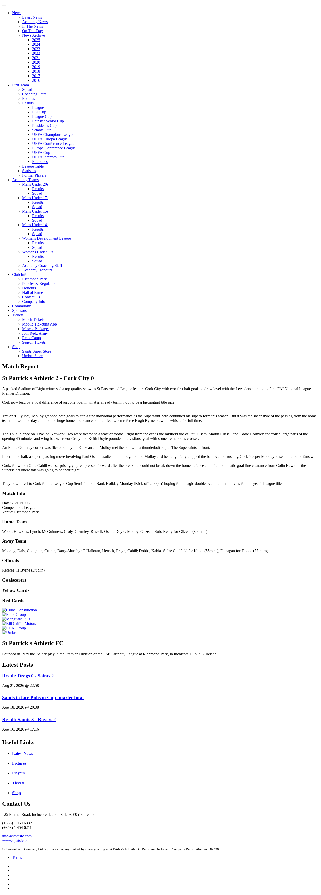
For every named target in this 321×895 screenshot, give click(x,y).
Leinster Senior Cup (48, 121)
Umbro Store (32, 356)
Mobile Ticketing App (39, 324)
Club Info (19, 274)
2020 (36, 62)
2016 (36, 80)
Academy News (35, 22)
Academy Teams (25, 180)
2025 (36, 40)
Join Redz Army (35, 333)
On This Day (32, 31)
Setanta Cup (41, 130)
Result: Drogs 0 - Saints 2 (28, 675)
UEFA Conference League (53, 143)
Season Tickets (34, 342)
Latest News (32, 17)
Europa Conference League (54, 148)
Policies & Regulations (40, 283)
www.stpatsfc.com (16, 840)
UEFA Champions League (53, 134)
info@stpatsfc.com (17, 836)
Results (28, 103)
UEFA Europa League (50, 139)
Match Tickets (33, 319)
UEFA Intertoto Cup (48, 157)
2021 (36, 58)
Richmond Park (34, 279)
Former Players (34, 175)
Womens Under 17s (37, 252)
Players (18, 773)
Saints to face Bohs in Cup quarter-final (43, 697)
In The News (32, 26)
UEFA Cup (41, 152)
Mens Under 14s (35, 225)
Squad (27, 89)
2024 (36, 44)
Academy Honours (37, 270)
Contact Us (31, 297)
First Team (20, 85)
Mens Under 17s (35, 198)
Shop (16, 347)
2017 (36, 76)
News (16, 13)
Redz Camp (31, 338)
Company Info (33, 301)
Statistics (29, 171)
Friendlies (40, 161)
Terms (17, 857)
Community (21, 306)
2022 (36, 53)
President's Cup (44, 125)
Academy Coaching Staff (42, 265)
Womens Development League (46, 238)
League (38, 107)
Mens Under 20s (35, 184)
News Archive (33, 35)
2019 (36, 67)
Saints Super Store (36, 351)
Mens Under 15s (35, 211)
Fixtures (28, 98)
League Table (33, 166)
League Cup (42, 116)
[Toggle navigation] (4, 5)
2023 (36, 49)
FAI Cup (39, 112)
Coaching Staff (34, 94)
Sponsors (19, 310)
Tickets (17, 315)
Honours (29, 288)
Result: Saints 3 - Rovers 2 (29, 719)
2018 (36, 71)
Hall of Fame (32, 292)
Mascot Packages (35, 329)
